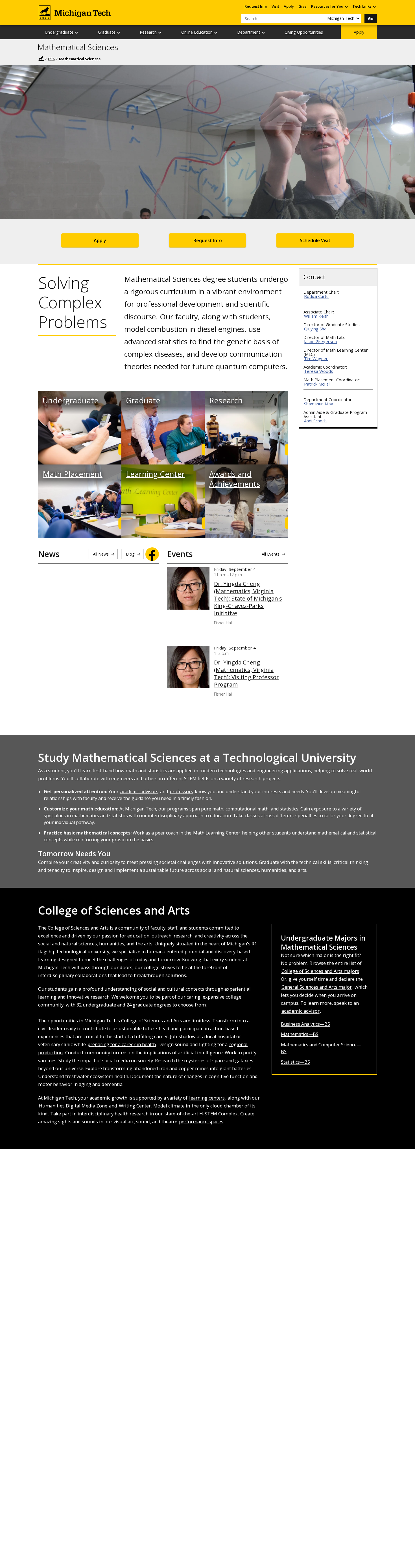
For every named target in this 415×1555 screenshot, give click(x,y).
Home (41, 58)
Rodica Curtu (316, 296)
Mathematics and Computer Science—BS (321, 1048)
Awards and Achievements (234, 479)
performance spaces (201, 1121)
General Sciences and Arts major (316, 987)
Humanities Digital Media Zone (73, 1105)
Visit (275, 6)
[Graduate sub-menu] (119, 32)
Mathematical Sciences (78, 47)
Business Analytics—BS (305, 1024)
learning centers (207, 1097)
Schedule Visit (315, 240)
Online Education (197, 32)
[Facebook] (152, 554)
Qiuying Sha (315, 329)
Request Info (255, 6)
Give (302, 6)
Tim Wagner (316, 358)
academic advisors (139, 791)
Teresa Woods (318, 371)
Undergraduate (59, 32)
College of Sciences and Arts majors (320, 971)
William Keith (316, 316)
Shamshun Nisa (318, 404)
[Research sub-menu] (160, 32)
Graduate (106, 32)
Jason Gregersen (320, 341)
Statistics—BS (295, 1062)
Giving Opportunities (304, 32)
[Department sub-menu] (263, 32)
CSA (51, 58)
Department (248, 32)
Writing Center (135, 1105)
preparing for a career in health (122, 1044)
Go (371, 18)
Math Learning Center (216, 833)
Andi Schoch (315, 420)
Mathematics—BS (299, 1034)
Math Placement (72, 474)
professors (181, 791)
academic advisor (300, 1011)
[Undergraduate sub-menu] (77, 32)
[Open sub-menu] (346, 6)
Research (148, 32)
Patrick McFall (317, 384)
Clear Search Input (320, 18)
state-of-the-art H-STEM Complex (201, 1113)
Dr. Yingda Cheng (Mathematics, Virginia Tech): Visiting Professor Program (246, 673)
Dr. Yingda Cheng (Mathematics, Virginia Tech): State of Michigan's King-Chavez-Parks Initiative (248, 598)
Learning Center (155, 474)
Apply (289, 6)
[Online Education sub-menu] (216, 32)
